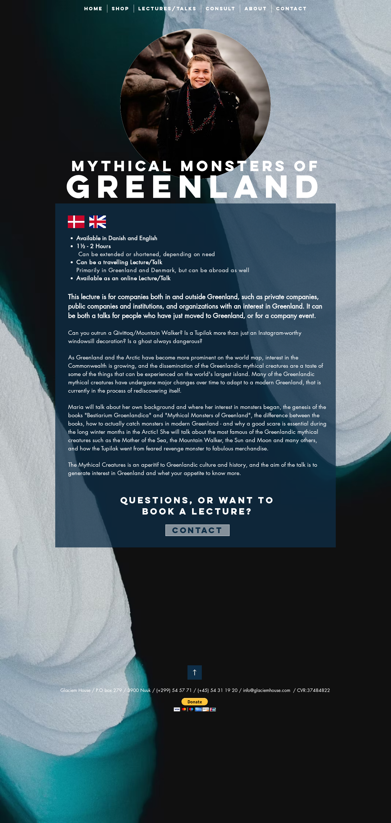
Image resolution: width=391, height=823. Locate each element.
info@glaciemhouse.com (266, 690)
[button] (195, 704)
